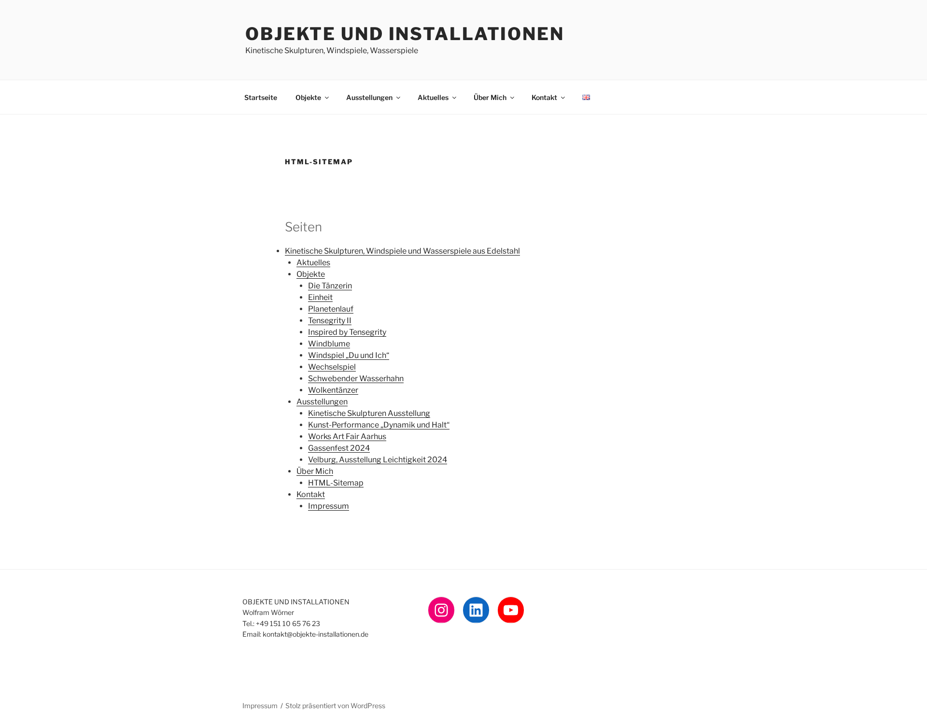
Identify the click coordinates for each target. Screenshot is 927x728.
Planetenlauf (330, 309)
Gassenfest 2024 (339, 448)
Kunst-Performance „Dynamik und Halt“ (378, 424)
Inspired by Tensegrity (347, 332)
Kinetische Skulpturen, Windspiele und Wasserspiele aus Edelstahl (402, 251)
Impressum (328, 506)
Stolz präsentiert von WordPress (335, 705)
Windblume (329, 343)
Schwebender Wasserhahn (356, 378)
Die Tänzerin (330, 285)
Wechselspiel (332, 366)
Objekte (308, 97)
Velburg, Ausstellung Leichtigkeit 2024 (377, 459)
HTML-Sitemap (336, 482)
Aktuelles (433, 97)
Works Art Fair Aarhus (347, 436)
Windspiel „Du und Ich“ (348, 355)
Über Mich (490, 97)
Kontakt (544, 97)
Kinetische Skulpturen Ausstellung (369, 413)
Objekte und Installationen (404, 33)
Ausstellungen (369, 97)
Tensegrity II (329, 320)
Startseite (260, 97)
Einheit (320, 297)
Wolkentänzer (333, 390)
